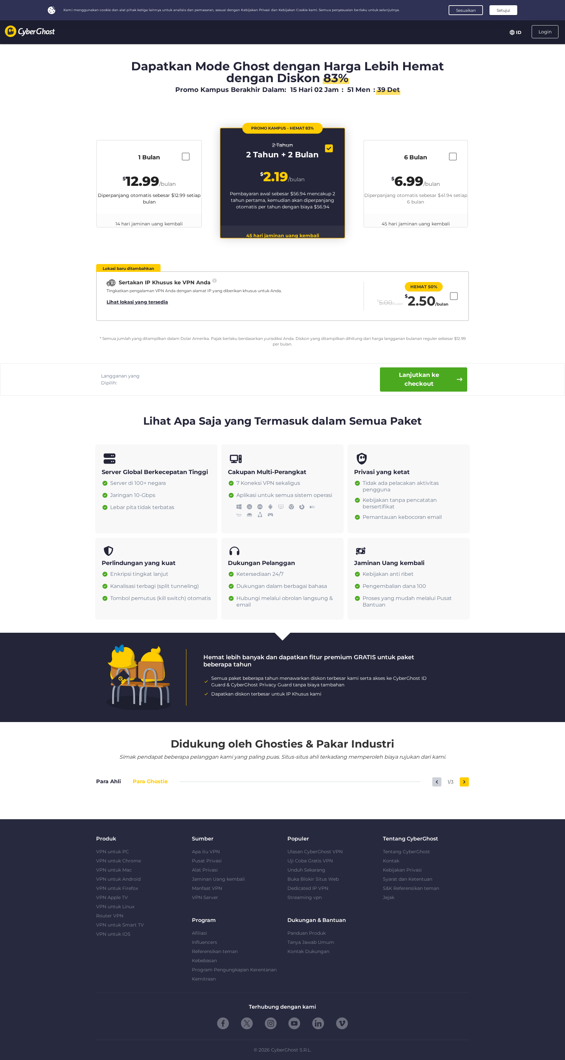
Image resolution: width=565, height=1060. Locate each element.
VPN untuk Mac (114, 870)
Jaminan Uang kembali (218, 879)
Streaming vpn (304, 897)
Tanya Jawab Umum (310, 942)
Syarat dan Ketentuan (407, 879)
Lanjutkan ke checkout (419, 379)
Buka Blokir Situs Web (313, 879)
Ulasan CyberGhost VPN (315, 852)
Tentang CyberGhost (406, 852)
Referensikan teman (215, 951)
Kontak (391, 861)
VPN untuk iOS (113, 934)
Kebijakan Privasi (402, 870)
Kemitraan (204, 979)
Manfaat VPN (207, 888)
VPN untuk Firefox (117, 888)
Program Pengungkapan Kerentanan (234, 970)
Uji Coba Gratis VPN (310, 861)
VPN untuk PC (112, 852)
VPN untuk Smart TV (120, 925)
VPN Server (205, 897)
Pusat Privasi (207, 861)
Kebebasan (204, 960)
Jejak (388, 897)
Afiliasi (199, 933)
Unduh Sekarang (306, 870)
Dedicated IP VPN (307, 888)
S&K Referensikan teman (411, 888)
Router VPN (109, 916)
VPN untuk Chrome (118, 861)
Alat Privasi (205, 870)
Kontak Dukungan (308, 951)
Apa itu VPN (206, 852)
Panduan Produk (306, 933)
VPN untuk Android (118, 879)
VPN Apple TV (112, 897)
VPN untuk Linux (115, 907)
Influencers (204, 942)
